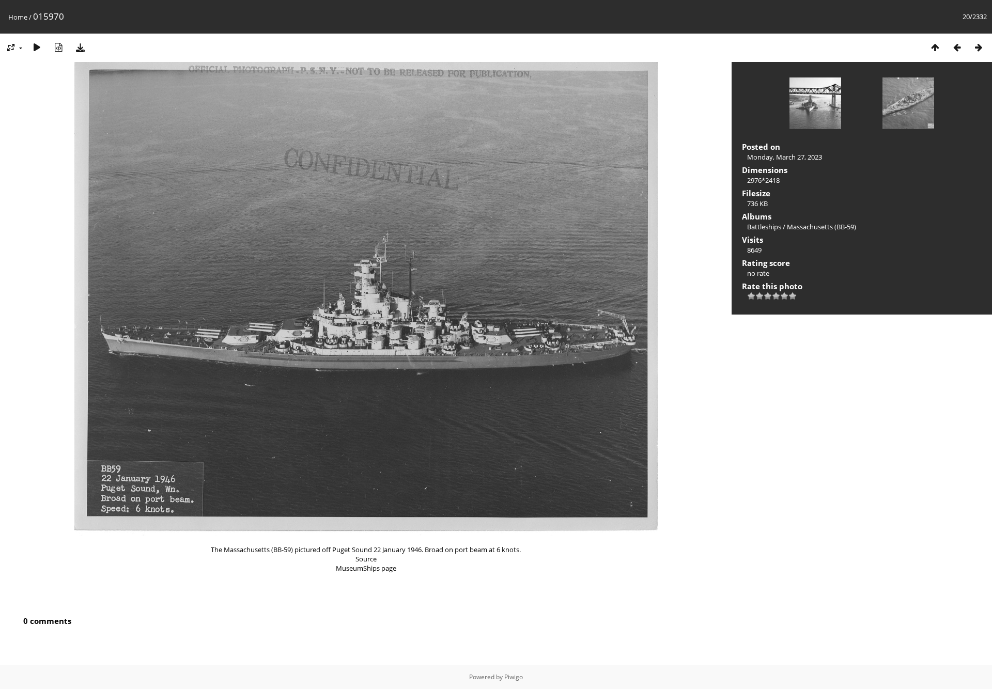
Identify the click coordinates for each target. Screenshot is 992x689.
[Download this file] (80, 47)
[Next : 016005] (978, 47)
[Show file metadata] (58, 47)
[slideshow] (37, 47)
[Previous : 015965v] (957, 47)
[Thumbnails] (935, 47)
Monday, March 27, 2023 (784, 157)
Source (366, 558)
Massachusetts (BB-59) (821, 226)
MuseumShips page (366, 568)
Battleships (764, 226)
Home (17, 17)
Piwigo (513, 676)
